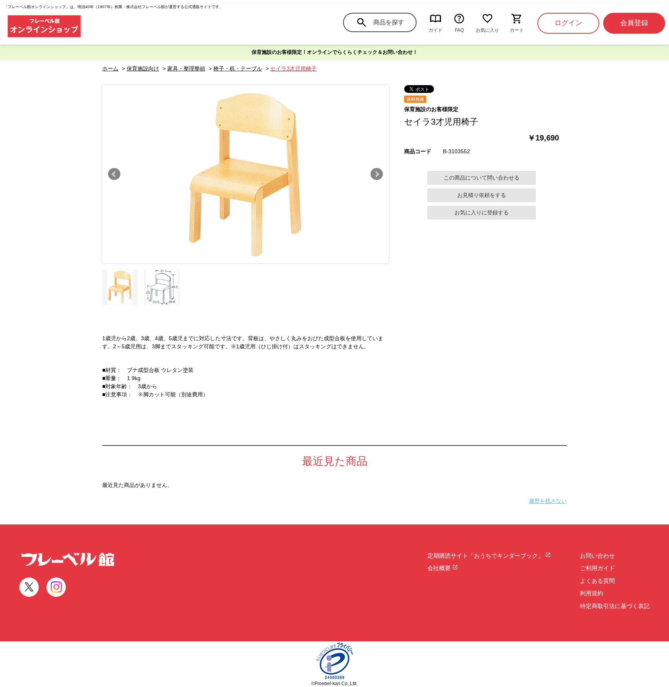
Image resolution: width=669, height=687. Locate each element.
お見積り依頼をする (481, 195)
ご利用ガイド (597, 568)
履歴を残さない (548, 501)
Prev (114, 174)
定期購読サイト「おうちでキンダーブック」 (486, 555)
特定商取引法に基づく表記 (615, 606)
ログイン (568, 23)
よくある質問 (597, 580)
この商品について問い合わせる (482, 178)
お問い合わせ (597, 555)
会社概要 (439, 568)
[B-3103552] (120, 287)
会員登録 (634, 23)
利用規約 (591, 593)
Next (377, 174)
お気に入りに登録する (482, 212)
